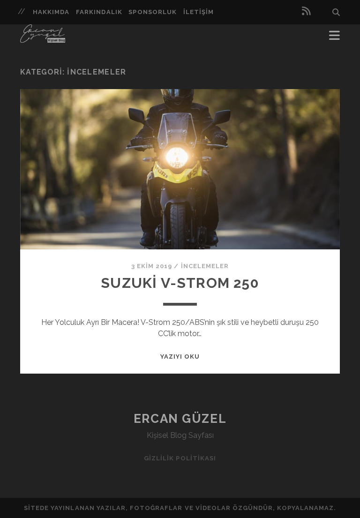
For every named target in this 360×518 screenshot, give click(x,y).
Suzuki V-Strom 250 (180, 283)
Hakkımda (51, 11)
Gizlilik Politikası (180, 458)
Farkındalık (99, 11)
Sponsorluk (152, 11)
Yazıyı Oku (180, 356)
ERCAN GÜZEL (180, 419)
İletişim (198, 11)
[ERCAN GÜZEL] (43, 38)
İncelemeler (205, 266)
